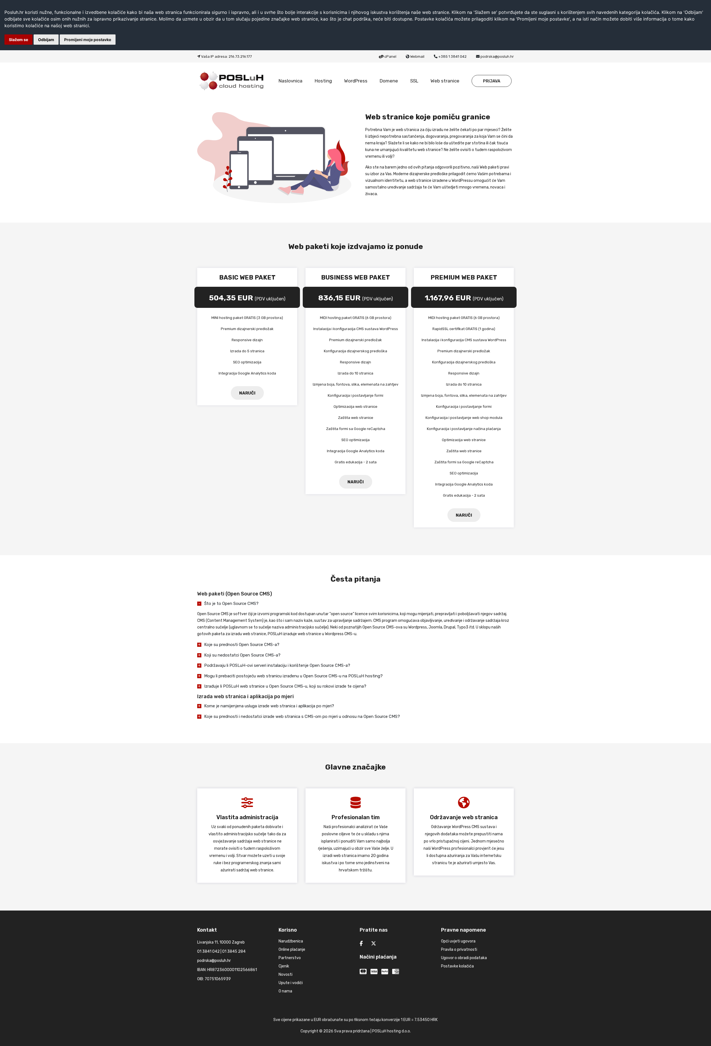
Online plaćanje (292, 949)
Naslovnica (290, 81)
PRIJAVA (491, 81)
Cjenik (284, 966)
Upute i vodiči (291, 982)
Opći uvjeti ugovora (458, 941)
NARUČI (247, 393)
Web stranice (444, 81)
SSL (414, 81)
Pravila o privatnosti (459, 949)
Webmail (417, 56)
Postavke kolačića (457, 966)
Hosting (323, 81)
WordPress (355, 81)
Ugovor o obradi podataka (464, 958)
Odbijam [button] (46, 39)
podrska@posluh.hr (497, 56)
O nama (285, 991)
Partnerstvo (290, 958)
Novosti (285, 974)
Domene (389, 81)
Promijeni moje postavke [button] (87, 39)
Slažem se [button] (18, 39)
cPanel (390, 56)
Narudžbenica (291, 941)
